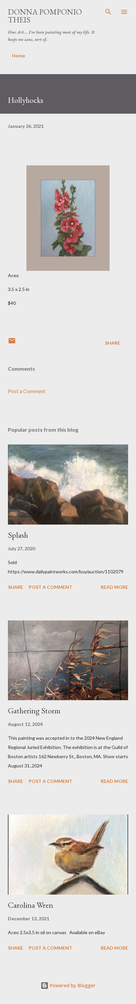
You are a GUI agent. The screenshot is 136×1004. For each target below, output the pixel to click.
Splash (18, 535)
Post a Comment (27, 391)
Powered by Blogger (72, 985)
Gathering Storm (34, 710)
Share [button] (112, 343)
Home (18, 55)
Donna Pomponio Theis (45, 16)
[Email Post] (12, 343)
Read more (114, 587)
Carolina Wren (30, 905)
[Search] (108, 12)
